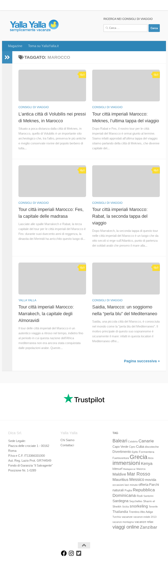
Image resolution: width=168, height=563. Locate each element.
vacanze (127, 516)
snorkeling (139, 506)
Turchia (116, 516)
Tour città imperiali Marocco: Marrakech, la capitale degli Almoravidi (46, 313)
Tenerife (153, 506)
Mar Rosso (138, 474)
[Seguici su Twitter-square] (79, 553)
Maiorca (140, 469)
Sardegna (120, 501)
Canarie (146, 440)
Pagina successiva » (142, 361)
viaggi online (125, 527)
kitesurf (117, 468)
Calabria (133, 441)
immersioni (126, 463)
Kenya (146, 463)
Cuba (140, 446)
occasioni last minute (125, 484)
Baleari (119, 440)
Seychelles (135, 501)
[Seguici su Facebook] (64, 553)
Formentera (146, 451)
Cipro (132, 446)
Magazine (12, 5)
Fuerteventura (120, 458)
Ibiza (150, 458)
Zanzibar (148, 527)
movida (150, 480)
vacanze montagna (123, 522)
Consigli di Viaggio (33, 107)
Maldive (119, 474)
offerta (143, 485)
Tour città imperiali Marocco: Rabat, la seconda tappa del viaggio (120, 216)
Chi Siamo (67, 440)
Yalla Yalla (27, 300)
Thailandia (120, 511)
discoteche (152, 446)
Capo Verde (120, 446)
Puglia (128, 490)
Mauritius (120, 479)
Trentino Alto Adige (141, 511)
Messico (136, 479)
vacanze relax (144, 521)
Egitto (135, 452)
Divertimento (121, 451)
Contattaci (67, 445)
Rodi (140, 495)
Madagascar (129, 469)
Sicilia (125, 506)
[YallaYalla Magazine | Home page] (34, 25)
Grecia (138, 456)
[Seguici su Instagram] (71, 553)
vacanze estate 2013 (145, 516)
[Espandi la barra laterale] (7, 57)
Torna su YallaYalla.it (40, 5)
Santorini (148, 496)
